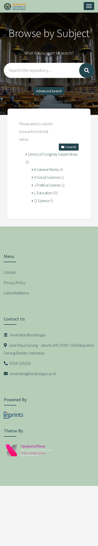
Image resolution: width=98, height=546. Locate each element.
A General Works (46, 169)
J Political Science (47, 185)
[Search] (86, 70)
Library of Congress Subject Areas (52, 154)
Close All (71, 147)
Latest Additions (16, 292)
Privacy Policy (14, 282)
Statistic (10, 272)
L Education (43, 193)
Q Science (41, 200)
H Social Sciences (47, 177)
